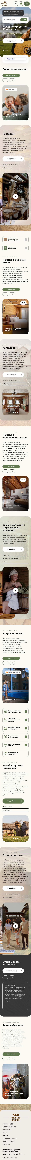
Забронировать (7, 168)
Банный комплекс (9, 1127)
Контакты (6, 1144)
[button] (3, 50)
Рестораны (6, 1130)
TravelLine (10, 59)
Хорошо (17, 1155)
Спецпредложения (9, 1138)
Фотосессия (6, 810)
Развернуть (7, 1001)
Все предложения (11, 75)
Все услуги (11, 658)
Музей (4, 1133)
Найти (24, 19)
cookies (3, 1154)
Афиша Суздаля (8, 1141)
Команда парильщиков (10, 558)
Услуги (5, 1135)
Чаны (4, 562)
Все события (11, 1054)
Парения (5, 555)
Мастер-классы (7, 807)
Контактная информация (11, 164)
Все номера (11, 289)
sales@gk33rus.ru (9, 1157)
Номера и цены (8, 1124)
